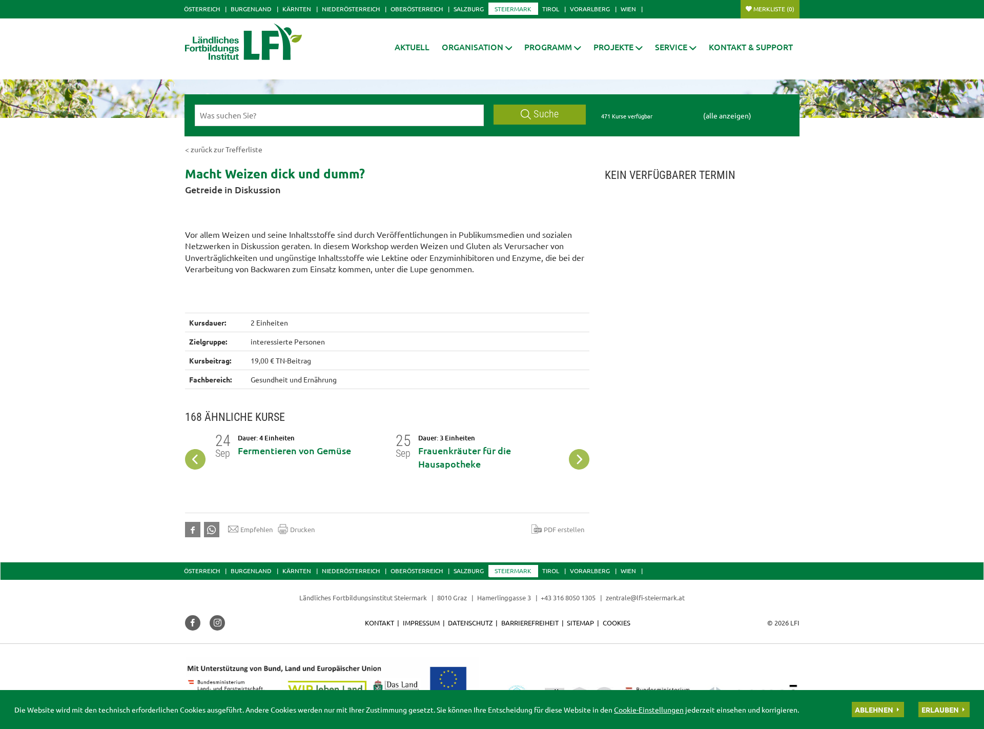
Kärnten (296, 9)
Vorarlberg (590, 9)
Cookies (616, 622)
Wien (628, 9)
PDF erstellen (564, 529)
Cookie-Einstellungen (649, 709)
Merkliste (773, 9)
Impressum (421, 622)
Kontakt (379, 622)
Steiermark (513, 9)
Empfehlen (256, 529)
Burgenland (251, 9)
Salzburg (469, 9)
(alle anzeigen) (727, 115)
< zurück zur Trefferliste (223, 149)
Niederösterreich (351, 9)
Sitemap (580, 622)
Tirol (550, 9)
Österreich (202, 9)
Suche (546, 114)
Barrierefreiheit (530, 622)
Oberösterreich (417, 9)
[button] (477, 47)
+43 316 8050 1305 (568, 597)
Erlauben (940, 709)
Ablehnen (874, 709)
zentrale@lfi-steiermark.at (645, 597)
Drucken (302, 529)
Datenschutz (470, 622)
